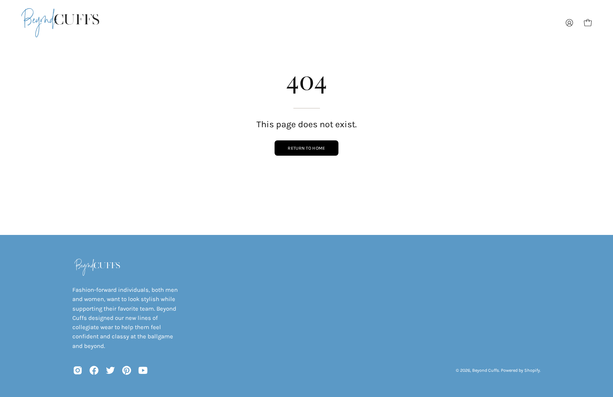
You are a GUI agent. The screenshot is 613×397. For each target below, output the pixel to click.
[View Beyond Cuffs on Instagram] (77, 370)
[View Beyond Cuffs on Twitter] (110, 370)
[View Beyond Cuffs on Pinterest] (126, 370)
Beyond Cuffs (485, 370)
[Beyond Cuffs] (60, 22)
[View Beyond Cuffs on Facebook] (94, 370)
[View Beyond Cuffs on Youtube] (143, 370)
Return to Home (306, 148)
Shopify (532, 370)
